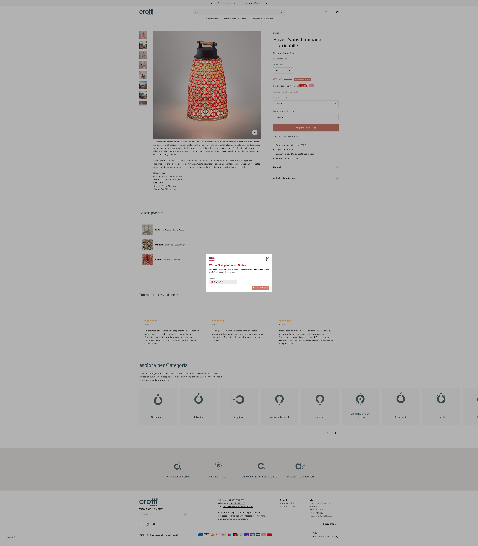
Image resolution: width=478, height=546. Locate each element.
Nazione (212, 278)
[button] (267, 259)
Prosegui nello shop (260, 288)
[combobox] (217, 282)
